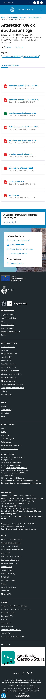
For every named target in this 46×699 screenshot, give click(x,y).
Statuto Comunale (7, 570)
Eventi (3, 428)
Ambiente (4, 350)
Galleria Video (6, 442)
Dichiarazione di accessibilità (11, 543)
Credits (3, 583)
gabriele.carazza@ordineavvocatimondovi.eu (20, 529)
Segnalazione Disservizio (10, 560)
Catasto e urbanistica (8, 364)
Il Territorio (5, 435)
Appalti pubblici (6, 357)
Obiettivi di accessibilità (9, 546)
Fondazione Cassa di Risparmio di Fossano (16, 609)
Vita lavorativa (6, 394)
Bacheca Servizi (6, 566)
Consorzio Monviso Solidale (11, 629)
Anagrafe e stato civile (9, 353)
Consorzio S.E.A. (7, 616)
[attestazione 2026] (5, 182)
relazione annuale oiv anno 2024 (22, 140)
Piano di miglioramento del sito (12, 549)
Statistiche (5, 590)
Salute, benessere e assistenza (12, 384)
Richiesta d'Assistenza (9, 563)
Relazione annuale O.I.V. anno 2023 (23, 126)
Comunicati (5, 413)
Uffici (3, 321)
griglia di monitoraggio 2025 (21, 167)
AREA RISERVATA (23, 696)
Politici (3, 335)
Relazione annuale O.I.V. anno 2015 (23, 99)
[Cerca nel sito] (40, 9)
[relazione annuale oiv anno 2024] (5, 140)
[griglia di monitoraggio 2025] (5, 168)
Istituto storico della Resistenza (12, 636)
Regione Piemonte (8, 3)
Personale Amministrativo (10, 331)
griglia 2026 (14, 195)
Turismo (4, 391)
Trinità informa (6, 409)
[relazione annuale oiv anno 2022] (5, 113)
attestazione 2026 (16, 181)
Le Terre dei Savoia (7, 612)
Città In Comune (26, 685)
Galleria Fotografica (8, 438)
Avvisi (3, 416)
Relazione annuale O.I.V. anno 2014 (23, 85)
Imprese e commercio (8, 377)
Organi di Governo (7, 314)
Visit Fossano (6, 623)
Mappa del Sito (6, 594)
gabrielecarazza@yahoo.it (15, 526)
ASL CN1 (4, 619)
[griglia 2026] (5, 195)
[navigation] (4, 9)
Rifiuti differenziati (7, 626)
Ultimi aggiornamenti (8, 587)
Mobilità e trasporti (8, 381)
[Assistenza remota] (33, 685)
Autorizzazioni (6, 360)
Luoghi (3, 431)
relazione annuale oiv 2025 (20, 154)
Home (3, 17)
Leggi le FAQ (5, 553)
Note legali (5, 577)
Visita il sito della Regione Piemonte (14, 605)
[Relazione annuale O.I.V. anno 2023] (5, 127)
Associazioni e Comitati (9, 448)
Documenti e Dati (7, 324)
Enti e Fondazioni (7, 328)
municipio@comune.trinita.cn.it (17, 470)
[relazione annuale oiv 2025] (5, 154)
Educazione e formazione (10, 370)
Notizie (3, 406)
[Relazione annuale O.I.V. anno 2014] (5, 86)
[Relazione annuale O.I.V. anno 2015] (5, 99)
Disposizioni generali (34, 17)
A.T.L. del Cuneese (7, 633)
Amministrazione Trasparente (16, 17)
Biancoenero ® (17, 691)
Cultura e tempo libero (9, 367)
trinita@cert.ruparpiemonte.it (16, 467)
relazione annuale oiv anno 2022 (22, 113)
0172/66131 (8, 460)
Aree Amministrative (8, 318)
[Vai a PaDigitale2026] (14, 303)
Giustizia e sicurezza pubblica (11, 374)
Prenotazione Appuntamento (11, 556)
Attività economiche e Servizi (11, 445)
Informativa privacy (8, 573)
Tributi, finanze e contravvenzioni (12, 387)
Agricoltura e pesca (8, 346)
